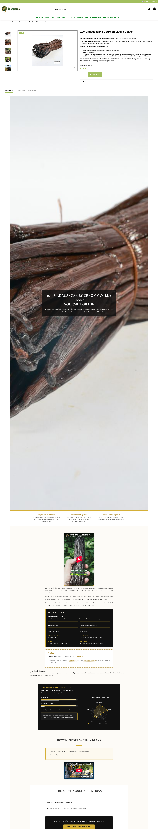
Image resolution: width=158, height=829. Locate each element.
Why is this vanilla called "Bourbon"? (59, 802)
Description (9, 90)
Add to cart (96, 74)
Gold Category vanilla (89, 660)
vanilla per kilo (73, 660)
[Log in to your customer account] (149, 8)
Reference (83, 65)
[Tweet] (83, 82)
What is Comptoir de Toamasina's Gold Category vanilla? (66, 809)
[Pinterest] (85, 82)
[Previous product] (151, 22)
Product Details (20, 90)
